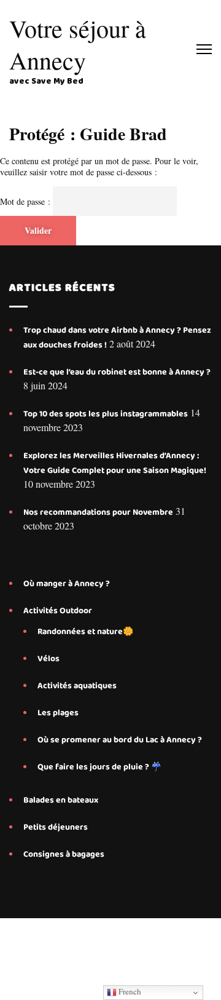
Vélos (48, 658)
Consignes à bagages (63, 854)
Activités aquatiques (77, 685)
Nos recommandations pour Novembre (98, 512)
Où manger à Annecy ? (66, 583)
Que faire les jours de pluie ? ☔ (99, 767)
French (129, 991)
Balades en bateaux (60, 800)
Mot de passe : (26, 201)
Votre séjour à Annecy (77, 44)
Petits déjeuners (55, 827)
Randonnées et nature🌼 (85, 631)
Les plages (58, 713)
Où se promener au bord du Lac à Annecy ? (119, 740)
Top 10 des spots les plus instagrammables (105, 414)
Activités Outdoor (57, 610)
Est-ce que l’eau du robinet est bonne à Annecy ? (117, 372)
